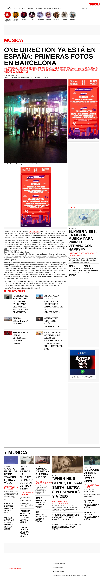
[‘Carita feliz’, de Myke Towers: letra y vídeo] (11, 460)
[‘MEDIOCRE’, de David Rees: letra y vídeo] (92, 460)
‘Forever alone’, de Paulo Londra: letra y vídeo (25, 516)
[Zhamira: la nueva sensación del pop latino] (8, 333)
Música (11, 8)
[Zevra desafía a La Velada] (8, 319)
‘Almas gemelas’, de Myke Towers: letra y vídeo (9, 523)
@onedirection (34, 231)
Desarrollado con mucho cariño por (69, 575)
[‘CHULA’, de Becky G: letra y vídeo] (42, 460)
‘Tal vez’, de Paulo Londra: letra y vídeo (25, 531)
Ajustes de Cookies (58, 571)
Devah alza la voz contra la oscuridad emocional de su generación (53, 303)
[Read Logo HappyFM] (15, 4)
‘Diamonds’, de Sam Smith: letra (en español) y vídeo (66, 527)
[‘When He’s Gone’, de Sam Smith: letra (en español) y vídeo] (67, 464)
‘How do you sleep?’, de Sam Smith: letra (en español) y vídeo (65, 517)
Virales (42, 8)
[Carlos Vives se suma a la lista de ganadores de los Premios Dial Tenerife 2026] (39, 333)
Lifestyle (32, 8)
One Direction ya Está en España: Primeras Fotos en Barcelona (50, 56)
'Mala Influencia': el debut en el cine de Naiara (75, 270)
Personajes (54, 8)
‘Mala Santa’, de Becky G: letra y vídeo (41, 502)
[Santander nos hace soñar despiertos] (39, 319)
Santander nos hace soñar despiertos (51, 322)
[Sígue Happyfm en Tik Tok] (98, 5)
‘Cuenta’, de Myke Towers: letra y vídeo (9, 508)
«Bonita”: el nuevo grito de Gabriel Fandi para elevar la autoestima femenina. (21, 303)
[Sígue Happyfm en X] (95, 5)
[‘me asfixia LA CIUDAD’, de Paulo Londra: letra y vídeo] (27, 460)
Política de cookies (58, 567)
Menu (5, 9)
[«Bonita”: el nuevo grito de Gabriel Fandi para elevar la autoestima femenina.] (8, 296)
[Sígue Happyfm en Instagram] (92, 5)
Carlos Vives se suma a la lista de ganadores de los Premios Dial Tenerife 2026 (53, 340)
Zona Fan (20, 8)
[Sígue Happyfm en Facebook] (90, 5)
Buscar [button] (99, 8)
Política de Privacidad (59, 563)
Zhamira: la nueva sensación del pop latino (21, 338)
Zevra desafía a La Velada (21, 321)
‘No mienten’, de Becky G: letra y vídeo (42, 516)
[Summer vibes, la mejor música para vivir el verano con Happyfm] (83, 217)
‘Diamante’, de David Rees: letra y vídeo (91, 515)
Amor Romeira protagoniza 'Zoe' (91, 269)
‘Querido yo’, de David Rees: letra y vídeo (91, 503)
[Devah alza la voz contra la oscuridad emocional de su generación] (39, 296)
